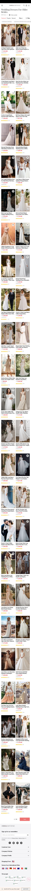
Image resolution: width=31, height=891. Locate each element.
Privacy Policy (15, 838)
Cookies (3, 839)
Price (20, 18)
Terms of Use (21, 838)
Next (25, 819)
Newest (14, 18)
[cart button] (26, 5)
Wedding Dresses (6, 21)
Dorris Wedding (14, 5)
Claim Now (26, 889)
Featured (3, 18)
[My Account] (29, 5)
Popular (9, 18)
